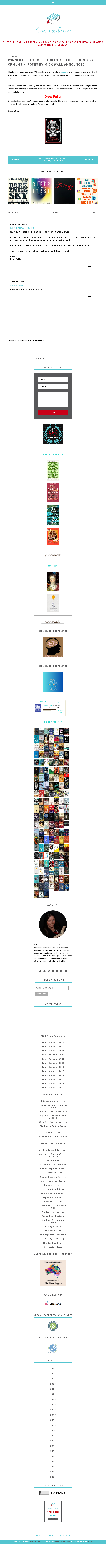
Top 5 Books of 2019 (53, 1067)
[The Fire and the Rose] (56, 809)
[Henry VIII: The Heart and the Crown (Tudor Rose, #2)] (61, 778)
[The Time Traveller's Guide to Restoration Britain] (51, 879)
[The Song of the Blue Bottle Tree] (46, 894)
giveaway (64, 72)
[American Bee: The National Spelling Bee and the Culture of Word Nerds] (36, 809)
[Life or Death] (36, 794)
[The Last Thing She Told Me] (61, 832)
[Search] (68, 358)
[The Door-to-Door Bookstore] (61, 739)
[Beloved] (41, 871)
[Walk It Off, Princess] (61, 731)
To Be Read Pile (53, 722)
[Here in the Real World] (66, 816)
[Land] (36, 840)
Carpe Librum (36, 1542)
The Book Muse (53, 1231)
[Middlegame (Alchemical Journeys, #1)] (36, 786)
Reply (91, 266)
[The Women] (51, 809)
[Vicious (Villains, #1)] (51, 863)
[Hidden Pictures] (66, 731)
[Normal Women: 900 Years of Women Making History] (51, 786)
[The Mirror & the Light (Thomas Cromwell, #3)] (53, 515)
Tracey (14, 282)
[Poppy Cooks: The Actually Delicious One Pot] (53, 536)
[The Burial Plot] (51, 856)
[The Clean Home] (36, 747)
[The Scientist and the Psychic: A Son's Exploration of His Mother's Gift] (66, 793)
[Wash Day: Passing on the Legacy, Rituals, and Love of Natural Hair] (61, 807)
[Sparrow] (46, 731)
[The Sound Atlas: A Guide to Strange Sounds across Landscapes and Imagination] (46, 825)
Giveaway (49, 158)
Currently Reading (53, 455)
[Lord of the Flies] (51, 848)
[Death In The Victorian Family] (66, 778)
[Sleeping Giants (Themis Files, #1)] (51, 817)
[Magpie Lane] (46, 801)
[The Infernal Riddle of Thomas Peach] (61, 763)
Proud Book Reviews (53, 1216)
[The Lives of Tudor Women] (56, 801)
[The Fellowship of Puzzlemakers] (46, 863)
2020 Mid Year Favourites (53, 1112)
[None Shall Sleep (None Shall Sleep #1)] (41, 786)
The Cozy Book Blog (53, 1239)
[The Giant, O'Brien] (61, 747)
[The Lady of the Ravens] (66, 832)
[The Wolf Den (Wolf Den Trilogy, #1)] (56, 770)
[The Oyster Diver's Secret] (36, 879)
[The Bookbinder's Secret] (56, 887)
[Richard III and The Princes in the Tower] (56, 832)
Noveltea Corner (53, 1202)
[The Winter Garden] (46, 778)
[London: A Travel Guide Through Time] (41, 778)
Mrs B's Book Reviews (53, 1193)
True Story (57, 161)
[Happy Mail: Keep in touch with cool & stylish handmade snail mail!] (46, 762)
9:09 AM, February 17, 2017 (22, 228)
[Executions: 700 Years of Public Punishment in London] (51, 886)
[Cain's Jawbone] (56, 794)
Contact (65, 1535)
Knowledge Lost (53, 1185)
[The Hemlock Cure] (56, 825)
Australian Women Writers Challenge (53, 1155)
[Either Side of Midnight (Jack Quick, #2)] (36, 801)
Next (95, 212)
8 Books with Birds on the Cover (53, 1106)
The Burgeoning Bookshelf (53, 1235)
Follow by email (54, 980)
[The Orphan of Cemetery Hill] (61, 855)
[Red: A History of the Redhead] (46, 832)
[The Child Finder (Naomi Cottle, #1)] (41, 762)
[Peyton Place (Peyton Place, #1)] (46, 786)
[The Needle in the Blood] (41, 824)
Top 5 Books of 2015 (53, 1084)
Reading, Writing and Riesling (53, 1221)
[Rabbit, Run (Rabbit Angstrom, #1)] (36, 762)
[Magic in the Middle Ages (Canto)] (41, 732)
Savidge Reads (53, 1226)
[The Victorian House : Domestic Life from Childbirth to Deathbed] (61, 817)
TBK (90, 1542)
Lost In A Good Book (53, 1189)
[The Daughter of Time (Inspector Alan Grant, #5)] (36, 887)
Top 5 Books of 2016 (53, 1079)
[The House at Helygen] (61, 770)
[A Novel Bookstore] (41, 770)
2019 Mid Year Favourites (53, 1122)
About (51, 1535)
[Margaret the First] (53, 581)
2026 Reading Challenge (50, 701)
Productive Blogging (53, 1212)
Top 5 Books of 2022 (53, 1055)
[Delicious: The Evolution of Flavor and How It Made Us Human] (61, 840)
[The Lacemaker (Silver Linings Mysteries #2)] (56, 762)
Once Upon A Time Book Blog (53, 1207)
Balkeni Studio (62, 1542)
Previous (13, 212)
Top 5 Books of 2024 (53, 1046)
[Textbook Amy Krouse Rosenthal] (46, 855)
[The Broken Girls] (61, 755)
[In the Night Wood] (41, 887)
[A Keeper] (66, 839)
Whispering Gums (53, 1247)
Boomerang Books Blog (53, 1169)
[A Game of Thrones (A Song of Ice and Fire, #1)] (61, 864)
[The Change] (61, 824)
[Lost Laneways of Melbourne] (61, 786)
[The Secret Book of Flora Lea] (41, 817)
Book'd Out (53, 1160)
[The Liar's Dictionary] (51, 770)
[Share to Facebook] (86, 160)
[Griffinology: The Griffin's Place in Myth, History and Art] (36, 847)
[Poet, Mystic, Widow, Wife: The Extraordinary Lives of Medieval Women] (53, 492)
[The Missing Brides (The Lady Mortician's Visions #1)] (56, 879)
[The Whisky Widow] (46, 887)
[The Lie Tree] (41, 894)
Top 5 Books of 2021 (53, 1059)
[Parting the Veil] (56, 871)
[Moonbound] (56, 739)
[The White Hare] (51, 755)
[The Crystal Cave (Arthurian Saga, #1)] (41, 755)
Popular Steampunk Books (53, 1136)
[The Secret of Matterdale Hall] (36, 817)
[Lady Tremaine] (66, 755)
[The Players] (66, 763)
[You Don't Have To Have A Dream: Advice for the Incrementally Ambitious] (53, 603)
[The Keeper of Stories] (51, 731)
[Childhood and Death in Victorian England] (51, 762)
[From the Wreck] (36, 894)
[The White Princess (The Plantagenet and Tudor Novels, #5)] (56, 778)
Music (58, 158)
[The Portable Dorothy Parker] (46, 879)
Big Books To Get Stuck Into (53, 1127)
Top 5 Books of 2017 (53, 1075)
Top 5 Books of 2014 (53, 1088)
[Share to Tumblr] (92, 160)
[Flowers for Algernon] (56, 732)
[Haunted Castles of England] (51, 794)
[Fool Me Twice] (46, 809)
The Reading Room (53, 1243)
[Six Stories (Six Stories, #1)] (66, 747)
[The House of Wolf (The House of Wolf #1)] (66, 887)
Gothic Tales (53, 1132)
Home (55, 212)
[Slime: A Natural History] (53, 470)
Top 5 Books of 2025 (53, 1042)
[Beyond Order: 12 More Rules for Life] (56, 855)
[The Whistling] (36, 770)
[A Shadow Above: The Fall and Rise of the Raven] (51, 871)
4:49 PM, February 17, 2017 (22, 285)
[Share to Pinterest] (95, 160)
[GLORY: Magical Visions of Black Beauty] (41, 839)
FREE (41, 158)
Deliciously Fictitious (53, 1181)
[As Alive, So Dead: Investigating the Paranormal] (66, 739)
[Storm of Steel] (66, 801)
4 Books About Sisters (53, 1101)
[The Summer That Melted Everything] (66, 770)
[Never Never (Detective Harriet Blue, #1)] (56, 755)
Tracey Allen (48, 705)
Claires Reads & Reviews (53, 1177)
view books (62, 715)
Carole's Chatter (53, 1173)
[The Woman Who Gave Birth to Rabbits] (61, 802)
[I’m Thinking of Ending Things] (61, 848)
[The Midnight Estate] (41, 809)
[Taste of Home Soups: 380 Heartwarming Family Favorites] (41, 746)
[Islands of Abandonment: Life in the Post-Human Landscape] (36, 833)
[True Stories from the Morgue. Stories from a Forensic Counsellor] (46, 871)
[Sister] (36, 825)
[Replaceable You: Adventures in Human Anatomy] (46, 840)
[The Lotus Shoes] (36, 778)
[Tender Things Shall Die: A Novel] (66, 879)
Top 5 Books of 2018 (53, 1071)
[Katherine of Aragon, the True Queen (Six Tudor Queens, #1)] (61, 887)
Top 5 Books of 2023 (53, 1051)
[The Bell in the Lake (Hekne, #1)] (41, 832)
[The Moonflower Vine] (46, 755)
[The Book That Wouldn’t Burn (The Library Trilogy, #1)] (41, 863)
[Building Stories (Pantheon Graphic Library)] (56, 746)
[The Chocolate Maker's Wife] (51, 832)
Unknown (15, 224)
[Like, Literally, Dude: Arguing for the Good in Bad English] (56, 848)
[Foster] (46, 770)
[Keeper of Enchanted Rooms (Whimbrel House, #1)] (56, 863)
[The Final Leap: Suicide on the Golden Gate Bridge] (56, 786)
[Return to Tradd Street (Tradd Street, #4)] (46, 793)
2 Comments (15, 160)
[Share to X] (89, 160)
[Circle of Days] (66, 848)
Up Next (53, 566)
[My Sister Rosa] (41, 739)
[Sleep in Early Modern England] (46, 747)
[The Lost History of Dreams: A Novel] (66, 856)
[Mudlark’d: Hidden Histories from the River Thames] (36, 731)
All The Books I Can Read (53, 1150)
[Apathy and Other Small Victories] (36, 754)
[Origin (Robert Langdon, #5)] (51, 825)
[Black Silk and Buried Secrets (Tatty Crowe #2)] (61, 794)
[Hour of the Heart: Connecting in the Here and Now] (51, 739)
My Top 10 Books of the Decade (53, 1117)
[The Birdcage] (46, 848)
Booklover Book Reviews (53, 1165)
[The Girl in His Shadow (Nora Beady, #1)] (66, 809)
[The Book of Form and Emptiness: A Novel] (41, 856)
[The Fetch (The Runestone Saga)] (66, 863)
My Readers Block (53, 1198)
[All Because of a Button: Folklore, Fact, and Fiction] (51, 747)
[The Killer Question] (61, 879)
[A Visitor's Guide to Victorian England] (51, 778)
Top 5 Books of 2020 (53, 1063)
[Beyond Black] (46, 817)
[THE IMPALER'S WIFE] (41, 879)
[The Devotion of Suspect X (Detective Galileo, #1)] (56, 840)
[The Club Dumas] (41, 801)
